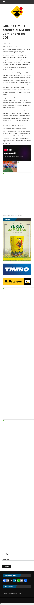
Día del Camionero (11, 215)
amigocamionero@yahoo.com (12, 593)
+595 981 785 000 (9, 591)
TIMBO (20, 215)
